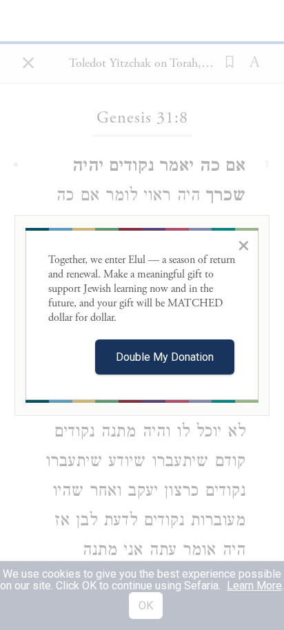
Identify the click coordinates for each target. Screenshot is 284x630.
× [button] (244, 245)
